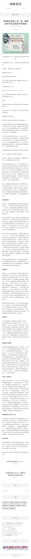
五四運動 (11, 502)
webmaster (15, 29)
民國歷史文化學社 (21, 505)
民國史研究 (6, 505)
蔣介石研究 (6, 508)
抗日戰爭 (24, 502)
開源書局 (12, 508)
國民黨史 (17, 502)
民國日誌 (12, 505)
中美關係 (5, 502)
